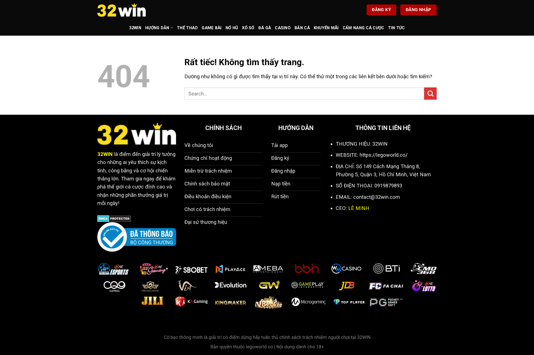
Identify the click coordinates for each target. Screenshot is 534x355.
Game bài (211, 27)
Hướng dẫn (157, 27)
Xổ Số (248, 27)
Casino (283, 27)
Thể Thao (187, 27)
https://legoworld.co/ (384, 155)
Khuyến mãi (326, 27)
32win (135, 27)
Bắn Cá (302, 27)
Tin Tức (396, 27)
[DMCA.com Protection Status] (114, 218)
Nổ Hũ (232, 27)
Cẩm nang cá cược (363, 27)
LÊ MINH (358, 208)
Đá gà (264, 27)
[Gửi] (430, 93)
